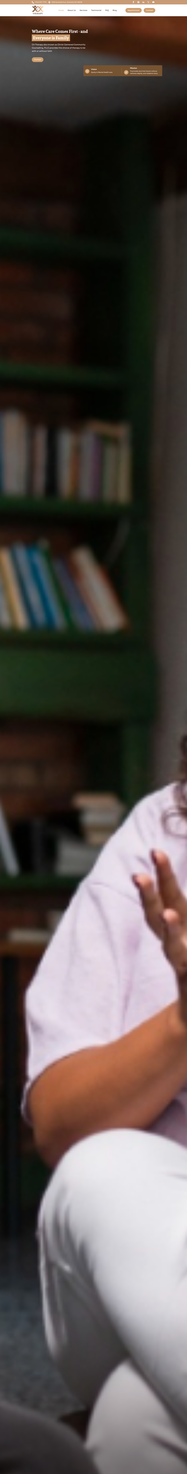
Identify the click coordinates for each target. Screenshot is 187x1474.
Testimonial (96, 10)
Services (83, 10)
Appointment (133, 10)
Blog (115, 10)
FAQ (107, 10)
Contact (149, 10)
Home (61, 10)
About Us (72, 10)
